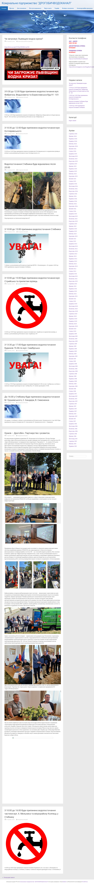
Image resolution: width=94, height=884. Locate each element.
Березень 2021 (73, 296)
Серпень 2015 (73, 441)
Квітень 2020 (73, 323)
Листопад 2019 (73, 336)
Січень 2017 (72, 421)
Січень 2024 (72, 211)
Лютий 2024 (72, 208)
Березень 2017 (73, 416)
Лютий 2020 (72, 328)
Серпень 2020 (73, 313)
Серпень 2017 (73, 403)
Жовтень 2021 (73, 278)
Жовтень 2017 (73, 398)
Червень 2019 (73, 348)
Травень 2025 (73, 171)
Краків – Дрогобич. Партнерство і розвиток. (27, 433)
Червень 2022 (73, 258)
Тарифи (56, 8)
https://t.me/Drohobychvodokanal (78, 58)
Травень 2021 (73, 291)
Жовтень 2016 (73, 428)
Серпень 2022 (73, 253)
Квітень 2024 (73, 203)
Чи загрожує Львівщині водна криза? (23, 38)
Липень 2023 (72, 226)
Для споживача (21, 8)
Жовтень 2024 (73, 188)
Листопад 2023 (73, 216)
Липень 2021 (72, 286)
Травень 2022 (73, 261)
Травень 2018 (73, 381)
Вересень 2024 (73, 191)
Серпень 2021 (73, 283)
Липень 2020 (73, 316)
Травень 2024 (73, 201)
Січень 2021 (72, 301)
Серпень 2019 (73, 343)
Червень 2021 (73, 288)
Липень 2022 (73, 256)
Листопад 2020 (73, 306)
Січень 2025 (72, 181)
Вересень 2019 (73, 341)
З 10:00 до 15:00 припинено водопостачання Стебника (32, 229)
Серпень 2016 (73, 433)
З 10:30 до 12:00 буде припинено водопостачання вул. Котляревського (78, 97)
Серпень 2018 (73, 373)
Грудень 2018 (73, 363)
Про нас (11, 8)
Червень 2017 (73, 408)
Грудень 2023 (73, 213)
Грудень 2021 (73, 273)
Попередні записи (8, 877)
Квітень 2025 (73, 173)
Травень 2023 (73, 231)
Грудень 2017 (73, 393)
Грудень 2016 (73, 423)
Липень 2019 (72, 346)
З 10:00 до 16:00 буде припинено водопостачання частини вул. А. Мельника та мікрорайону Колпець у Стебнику (31, 813)
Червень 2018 (73, 378)
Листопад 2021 (73, 276)
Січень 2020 (72, 331)
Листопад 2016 (73, 426)
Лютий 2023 (72, 238)
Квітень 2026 (73, 143)
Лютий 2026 (72, 148)
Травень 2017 (73, 411)
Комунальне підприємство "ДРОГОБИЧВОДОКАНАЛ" (36, 3)
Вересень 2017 (73, 401)
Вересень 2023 (73, 221)
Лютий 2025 (72, 178)
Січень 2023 (72, 241)
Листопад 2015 (73, 438)
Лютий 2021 (72, 298)
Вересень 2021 (73, 281)
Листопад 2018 (73, 366)
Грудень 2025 (73, 153)
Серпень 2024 (73, 193)
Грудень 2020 (73, 303)
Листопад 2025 (73, 156)
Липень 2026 (73, 136)
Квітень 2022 (73, 263)
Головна (4, 8)
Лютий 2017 (72, 418)
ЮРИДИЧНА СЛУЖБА (75, 50)
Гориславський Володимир (25, 41)
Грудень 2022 (73, 243)
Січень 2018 (72, 391)
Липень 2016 (72, 436)
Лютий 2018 (72, 388)
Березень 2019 (73, 356)
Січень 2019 (72, 361)
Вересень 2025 (73, 161)
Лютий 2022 (72, 268)
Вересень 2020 (73, 311)
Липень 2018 (72, 376)
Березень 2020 (73, 326)
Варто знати (47, 8)
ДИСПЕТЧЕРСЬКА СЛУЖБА (77, 46)
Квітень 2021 (73, 293)
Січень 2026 (72, 151)
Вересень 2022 (73, 251)
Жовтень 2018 (73, 368)
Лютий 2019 (72, 358)
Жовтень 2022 (73, 248)
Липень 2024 (73, 196)
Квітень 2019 (72, 353)
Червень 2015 (73, 446)
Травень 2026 (73, 141)
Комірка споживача (68, 8)
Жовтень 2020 (73, 308)
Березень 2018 (73, 386)
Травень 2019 (73, 351)
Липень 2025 (72, 166)
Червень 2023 (73, 228)
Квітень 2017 (72, 413)
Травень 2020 (73, 321)
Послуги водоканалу (35, 8)
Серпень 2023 (73, 223)
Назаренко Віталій (23, 97)
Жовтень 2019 (73, 338)
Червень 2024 (73, 198)
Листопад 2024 (73, 186)
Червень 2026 (73, 138)
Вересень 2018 (73, 371)
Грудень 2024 (73, 183)
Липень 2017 (72, 406)
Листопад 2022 (73, 246)
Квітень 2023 (73, 233)
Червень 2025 (73, 168)
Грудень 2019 (73, 333)
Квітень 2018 (72, 383)
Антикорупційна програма (85, 8)
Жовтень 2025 (73, 158)
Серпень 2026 (73, 133)
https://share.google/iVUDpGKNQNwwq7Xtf (16, 47)
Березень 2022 (73, 266)
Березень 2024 (73, 206)
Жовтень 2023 (73, 218)
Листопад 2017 (73, 396)
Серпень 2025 (73, 163)
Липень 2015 (72, 443)
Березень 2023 (73, 236)
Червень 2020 (73, 318)
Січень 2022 (72, 271)
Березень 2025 (73, 176)
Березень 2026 (73, 146)
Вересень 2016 (73, 431)
